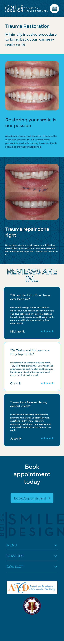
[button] (32, 545)
